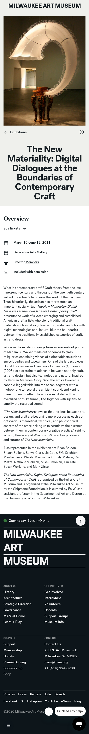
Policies (9, 694)
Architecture (13, 598)
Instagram (34, 701)
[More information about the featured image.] (81, 132)
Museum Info (54, 622)
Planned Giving (15, 662)
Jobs (47, 694)
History (9, 592)
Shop (7, 674)
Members (32, 262)
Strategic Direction (18, 604)
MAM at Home (14, 616)
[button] (8, 725)
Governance (12, 610)
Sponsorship (13, 668)
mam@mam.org (56, 662)
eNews (66, 701)
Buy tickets (12, 228)
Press (22, 694)
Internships (52, 598)
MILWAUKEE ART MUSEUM (44, 6)
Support (10, 644)
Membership (13, 650)
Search (60, 694)
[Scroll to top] (80, 521)
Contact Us (52, 644)
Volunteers (52, 604)
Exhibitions (18, 132)
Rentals (35, 694)
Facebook (11, 701)
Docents (50, 610)
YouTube (51, 701)
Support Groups (56, 616)
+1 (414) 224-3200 (59, 668)
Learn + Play (13, 622)
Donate (9, 656)
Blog (77, 701)
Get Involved (53, 592)
